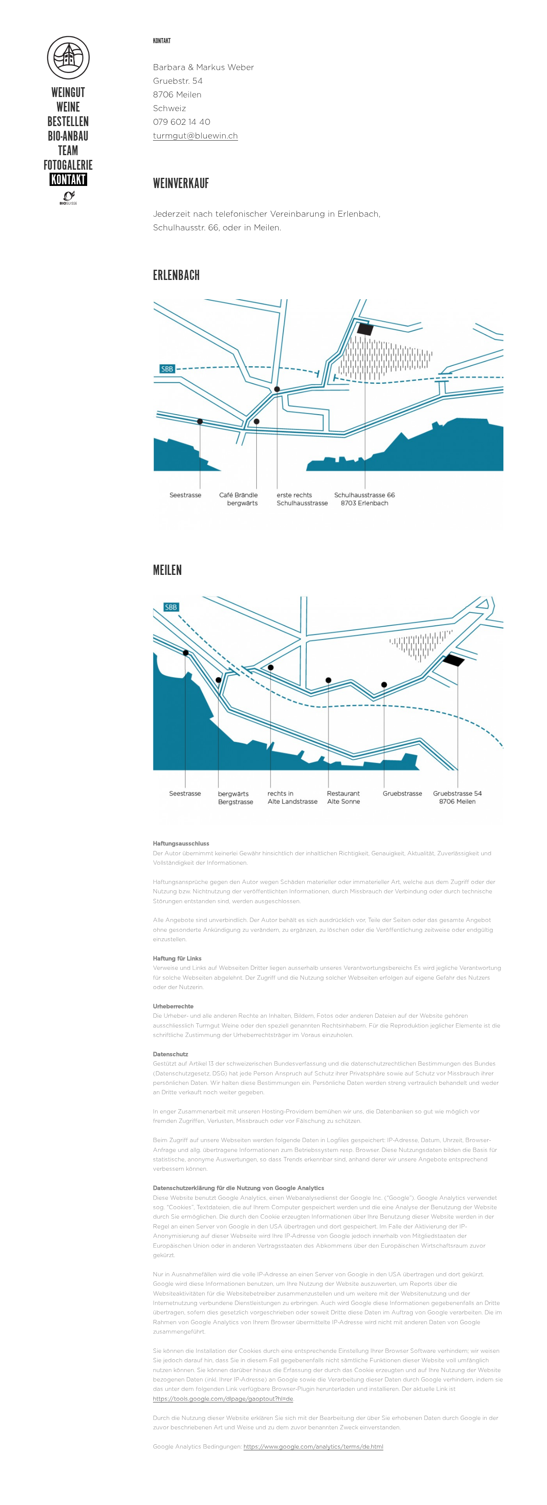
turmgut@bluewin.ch (195, 136)
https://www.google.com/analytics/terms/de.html (313, 1447)
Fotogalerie (68, 164)
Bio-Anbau (68, 135)
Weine (68, 106)
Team (68, 150)
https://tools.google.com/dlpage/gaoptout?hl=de (223, 1399)
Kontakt (68, 179)
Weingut (68, 92)
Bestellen (68, 121)
